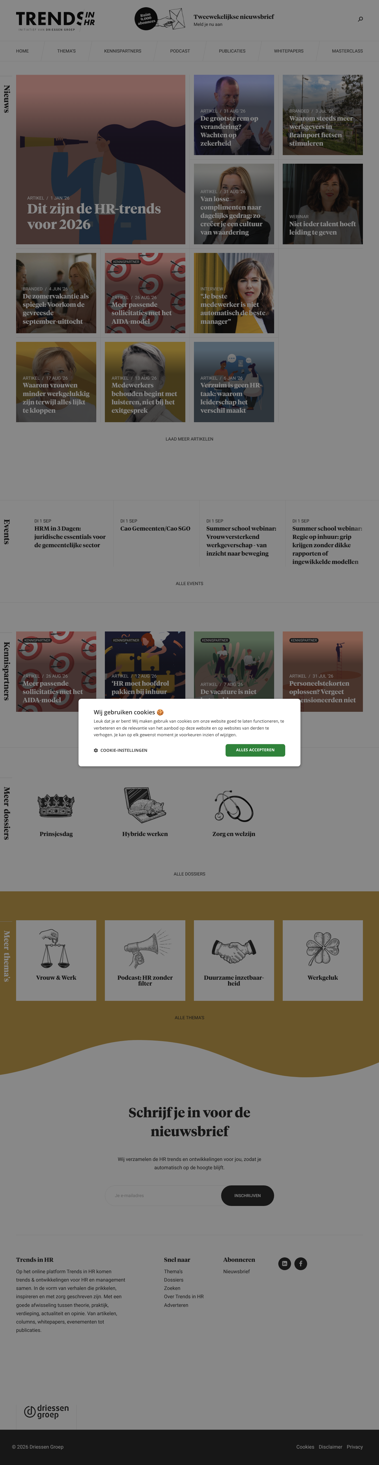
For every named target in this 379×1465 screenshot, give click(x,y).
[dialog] (189, 732)
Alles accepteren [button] (255, 750)
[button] (120, 750)
